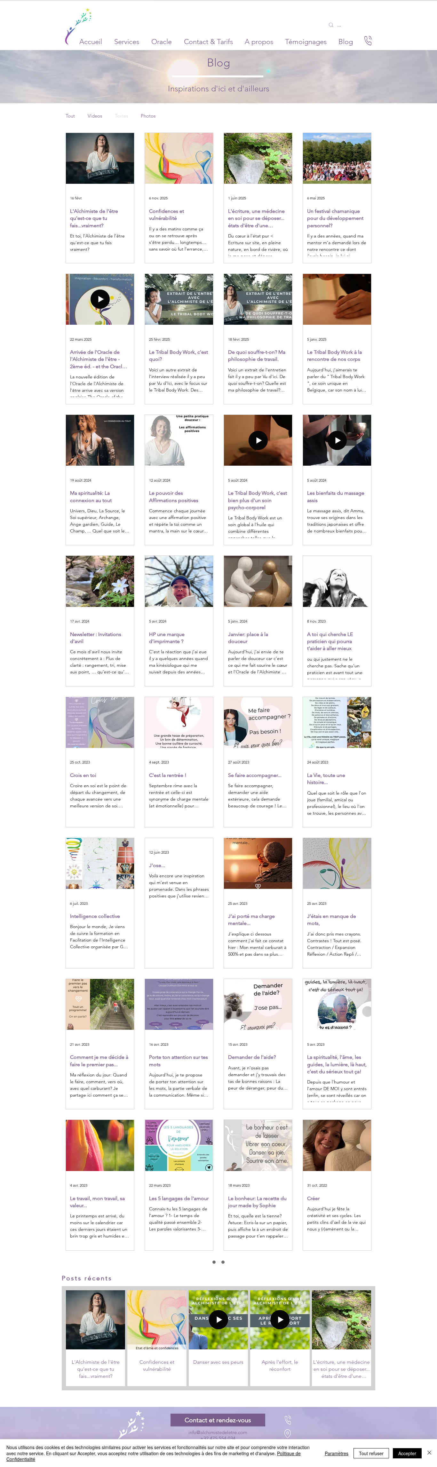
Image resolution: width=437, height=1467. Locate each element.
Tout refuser (371, 1453)
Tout (70, 116)
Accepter (407, 1453)
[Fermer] (429, 1453)
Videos (95, 116)
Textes (121, 116)
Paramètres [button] (336, 1453)
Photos (148, 116)
